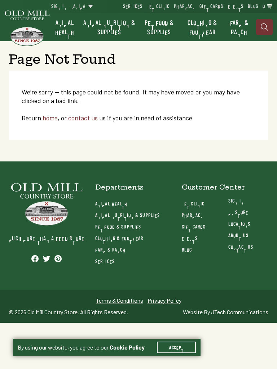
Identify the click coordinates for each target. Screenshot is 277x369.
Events (236, 6)
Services (132, 6)
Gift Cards (211, 6)
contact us (83, 118)
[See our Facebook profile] (35, 258)
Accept (176, 347)
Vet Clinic (158, 6)
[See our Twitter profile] (46, 258)
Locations (239, 224)
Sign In (59, 6)
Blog (253, 6)
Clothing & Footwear (202, 27)
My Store (238, 212)
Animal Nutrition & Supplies (109, 27)
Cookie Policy (127, 347)
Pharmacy (184, 6)
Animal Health (64, 27)
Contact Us (240, 247)
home (50, 118)
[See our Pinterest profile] (58, 258)
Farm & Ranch (239, 27)
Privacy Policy (164, 300)
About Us (238, 235)
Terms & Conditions (119, 300)
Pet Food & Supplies (159, 27)
